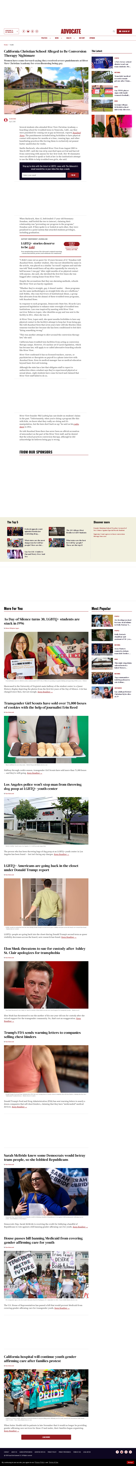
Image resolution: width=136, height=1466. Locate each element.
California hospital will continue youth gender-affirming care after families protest (40, 1358)
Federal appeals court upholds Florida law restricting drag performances (34, 532)
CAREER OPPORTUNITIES (25, 1452)
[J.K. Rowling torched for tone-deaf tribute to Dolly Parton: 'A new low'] (102, 621)
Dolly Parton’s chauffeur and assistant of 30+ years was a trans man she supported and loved (123, 639)
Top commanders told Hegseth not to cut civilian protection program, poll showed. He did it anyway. (122, 683)
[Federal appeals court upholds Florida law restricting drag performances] (15, 531)
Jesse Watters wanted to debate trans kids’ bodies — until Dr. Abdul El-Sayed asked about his (122, 654)
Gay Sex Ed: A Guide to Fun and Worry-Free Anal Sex (35, 554)
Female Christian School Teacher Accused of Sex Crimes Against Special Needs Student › (110, 529)
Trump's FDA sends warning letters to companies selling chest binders (42, 1034)
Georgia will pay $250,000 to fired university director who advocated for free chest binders (122, 110)
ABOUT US (14, 1452)
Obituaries (118, 688)
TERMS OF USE (77, 1452)
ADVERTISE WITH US (40, 1452)
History (82, 38)
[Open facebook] (23, 31)
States (116, 58)
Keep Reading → (45, 691)
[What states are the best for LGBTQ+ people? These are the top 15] (57, 543)
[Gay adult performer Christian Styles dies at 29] (102, 692)
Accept (130, 1462)
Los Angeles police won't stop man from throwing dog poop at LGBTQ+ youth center (43, 786)
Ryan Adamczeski (10, 712)
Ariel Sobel (13, 118)
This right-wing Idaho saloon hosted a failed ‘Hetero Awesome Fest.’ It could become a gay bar (123, 669)
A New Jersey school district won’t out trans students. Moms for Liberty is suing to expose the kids (123, 67)
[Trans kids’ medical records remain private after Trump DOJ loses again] (102, 77)
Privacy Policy (40, 1462)
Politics (44, 38)
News (57, 38)
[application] (112, 126)
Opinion (92, 38)
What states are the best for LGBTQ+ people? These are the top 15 (76, 542)
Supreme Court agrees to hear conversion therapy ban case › (109, 535)
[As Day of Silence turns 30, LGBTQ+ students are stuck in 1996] (46, 655)
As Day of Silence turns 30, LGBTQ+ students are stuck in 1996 (42, 621)
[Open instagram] (36, 31)
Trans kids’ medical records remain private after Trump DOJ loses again (122, 80)
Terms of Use (53, 1462)
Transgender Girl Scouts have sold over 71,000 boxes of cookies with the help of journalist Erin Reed (45, 705)
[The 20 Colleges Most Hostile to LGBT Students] (57, 531)
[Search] (114, 31)
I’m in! (73, 175)
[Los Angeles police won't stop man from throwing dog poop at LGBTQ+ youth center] (46, 821)
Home (6, 45)
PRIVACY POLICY (52, 1452)
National (117, 72)
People (116, 616)
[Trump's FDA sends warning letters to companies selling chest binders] (46, 1069)
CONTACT (6, 1452)
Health (68, 38)
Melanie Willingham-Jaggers (12, 628)
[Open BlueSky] (28, 31)
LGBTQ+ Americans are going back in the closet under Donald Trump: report (41, 867)
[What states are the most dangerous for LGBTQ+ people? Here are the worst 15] (15, 543)
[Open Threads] (32, 31)
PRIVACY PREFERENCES (65, 1452)
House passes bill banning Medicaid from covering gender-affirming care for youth (43, 1240)
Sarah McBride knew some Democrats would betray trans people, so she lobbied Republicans (44, 1157)
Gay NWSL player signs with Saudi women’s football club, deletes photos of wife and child (122, 95)
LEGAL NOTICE (87, 1452)
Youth (12, 45)
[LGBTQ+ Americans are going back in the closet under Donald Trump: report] (46, 902)
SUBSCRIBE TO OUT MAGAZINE (9, 31)
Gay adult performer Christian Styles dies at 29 (122, 694)
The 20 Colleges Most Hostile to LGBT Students (76, 531)
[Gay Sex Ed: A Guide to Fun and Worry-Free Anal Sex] (15, 554)
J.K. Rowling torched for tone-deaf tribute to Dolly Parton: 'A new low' (122, 623)
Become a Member (72, 244)
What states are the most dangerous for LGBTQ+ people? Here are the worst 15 (35, 544)
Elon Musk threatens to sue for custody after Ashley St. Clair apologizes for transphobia (45, 950)
